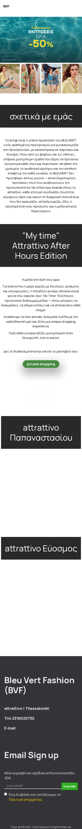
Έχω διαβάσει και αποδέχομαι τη (34, 797)
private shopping (41, 364)
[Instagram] (46, 396)
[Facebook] (36, 396)
